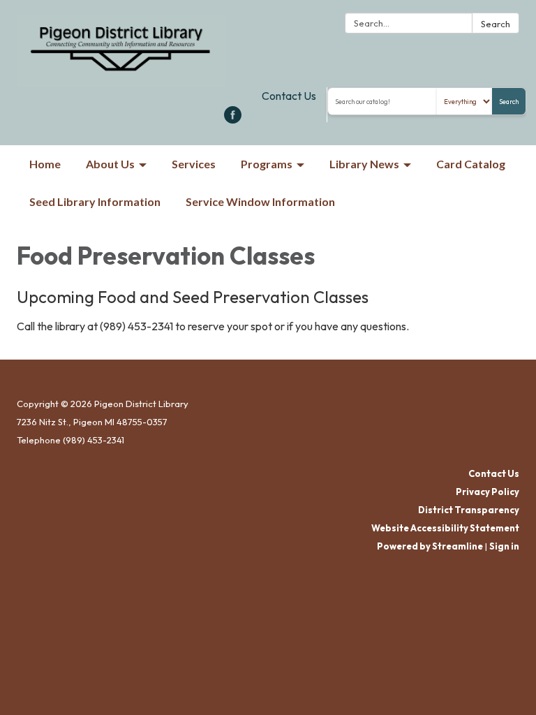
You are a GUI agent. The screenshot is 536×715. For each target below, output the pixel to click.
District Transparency (468, 509)
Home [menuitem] (45, 163)
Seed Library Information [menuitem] (95, 201)
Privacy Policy (487, 491)
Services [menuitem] (194, 163)
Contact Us (289, 96)
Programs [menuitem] (266, 163)
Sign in (504, 546)
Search (495, 23)
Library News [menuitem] (364, 163)
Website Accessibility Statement (445, 527)
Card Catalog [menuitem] (470, 163)
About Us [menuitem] (110, 163)
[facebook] (232, 119)
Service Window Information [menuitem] (260, 201)
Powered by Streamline (430, 546)
